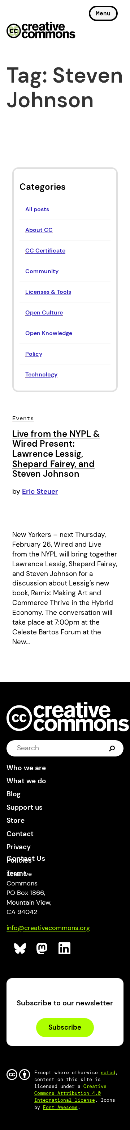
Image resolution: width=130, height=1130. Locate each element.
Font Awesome (60, 1107)
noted (108, 1072)
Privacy (18, 846)
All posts (37, 209)
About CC (39, 230)
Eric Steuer (40, 491)
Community (41, 271)
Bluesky (20, 948)
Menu (103, 13)
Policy (33, 354)
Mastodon (42, 948)
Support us (24, 807)
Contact (20, 833)
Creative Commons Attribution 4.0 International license (70, 1093)
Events (23, 418)
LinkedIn (64, 948)
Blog (13, 793)
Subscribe (64, 1027)
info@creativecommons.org (48, 928)
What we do (26, 780)
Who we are (26, 767)
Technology (41, 374)
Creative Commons (40, 31)
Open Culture (44, 312)
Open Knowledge (48, 333)
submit (112, 748)
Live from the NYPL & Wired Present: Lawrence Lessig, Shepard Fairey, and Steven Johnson (56, 453)
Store (15, 820)
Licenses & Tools (48, 292)
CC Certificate (45, 250)
